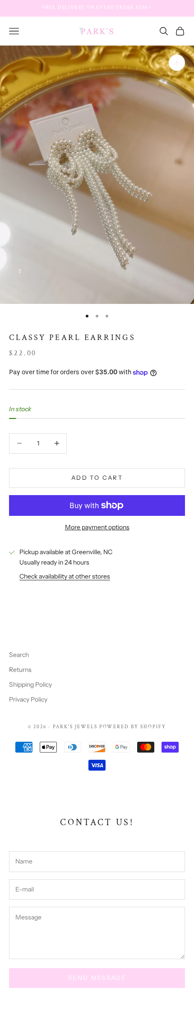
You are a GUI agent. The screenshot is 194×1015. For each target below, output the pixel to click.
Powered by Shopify (132, 727)
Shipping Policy (30, 684)
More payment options (97, 527)
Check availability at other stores (64, 576)
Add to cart (97, 477)
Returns (20, 670)
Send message (97, 977)
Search (19, 655)
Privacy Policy (28, 699)
